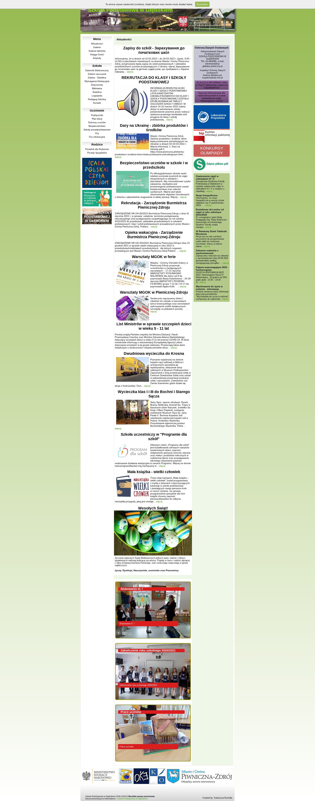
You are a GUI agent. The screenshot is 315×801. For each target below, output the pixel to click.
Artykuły (97, 58)
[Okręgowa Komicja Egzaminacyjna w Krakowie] (141, 783)
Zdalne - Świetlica (97, 77)
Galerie (97, 47)
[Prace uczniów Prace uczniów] (154, 762)
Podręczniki (97, 115)
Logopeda (97, 95)
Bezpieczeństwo (97, 126)
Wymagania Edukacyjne (96, 81)
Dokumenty (97, 84)
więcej (130, 71)
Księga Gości (97, 54)
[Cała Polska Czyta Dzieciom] (97, 187)
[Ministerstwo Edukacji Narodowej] (99, 783)
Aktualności (97, 43)
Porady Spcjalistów (97, 152)
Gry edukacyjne (97, 136)
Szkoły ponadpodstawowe (97, 129)
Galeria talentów (97, 51)
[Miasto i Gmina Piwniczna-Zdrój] (199, 783)
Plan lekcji (97, 118)
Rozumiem (202, 4)
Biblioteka (97, 88)
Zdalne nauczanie (97, 74)
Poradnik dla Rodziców (97, 149)
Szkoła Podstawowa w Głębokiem (132, 799)
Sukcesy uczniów (97, 122)
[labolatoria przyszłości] (212, 117)
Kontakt (97, 103)
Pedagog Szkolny (97, 99)
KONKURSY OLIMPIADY (211, 150)
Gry (97, 133)
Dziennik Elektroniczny (97, 70)
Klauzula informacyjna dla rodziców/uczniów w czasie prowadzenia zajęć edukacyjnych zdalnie (212, 97)
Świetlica (97, 92)
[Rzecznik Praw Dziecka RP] (126, 783)
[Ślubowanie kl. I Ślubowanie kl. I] (154, 639)
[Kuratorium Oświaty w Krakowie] (158, 783)
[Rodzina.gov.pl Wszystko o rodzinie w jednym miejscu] (97, 205)
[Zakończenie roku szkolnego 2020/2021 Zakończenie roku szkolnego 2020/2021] (154, 701)
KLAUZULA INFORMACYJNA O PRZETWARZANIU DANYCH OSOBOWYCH (212, 85)
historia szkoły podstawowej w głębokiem (97, 217)
